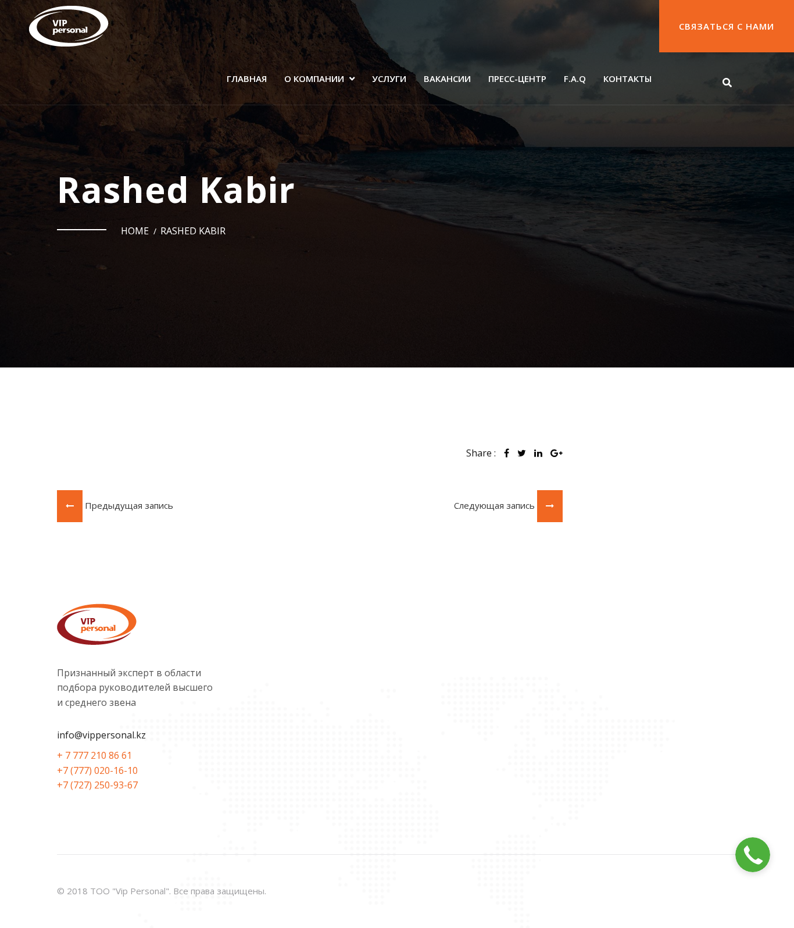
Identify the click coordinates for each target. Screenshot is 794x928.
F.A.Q (575, 78)
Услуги (389, 78)
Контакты (627, 78)
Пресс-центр (517, 78)
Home (135, 230)
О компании (314, 78)
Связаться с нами (726, 26)
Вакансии (447, 78)
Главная (247, 78)
